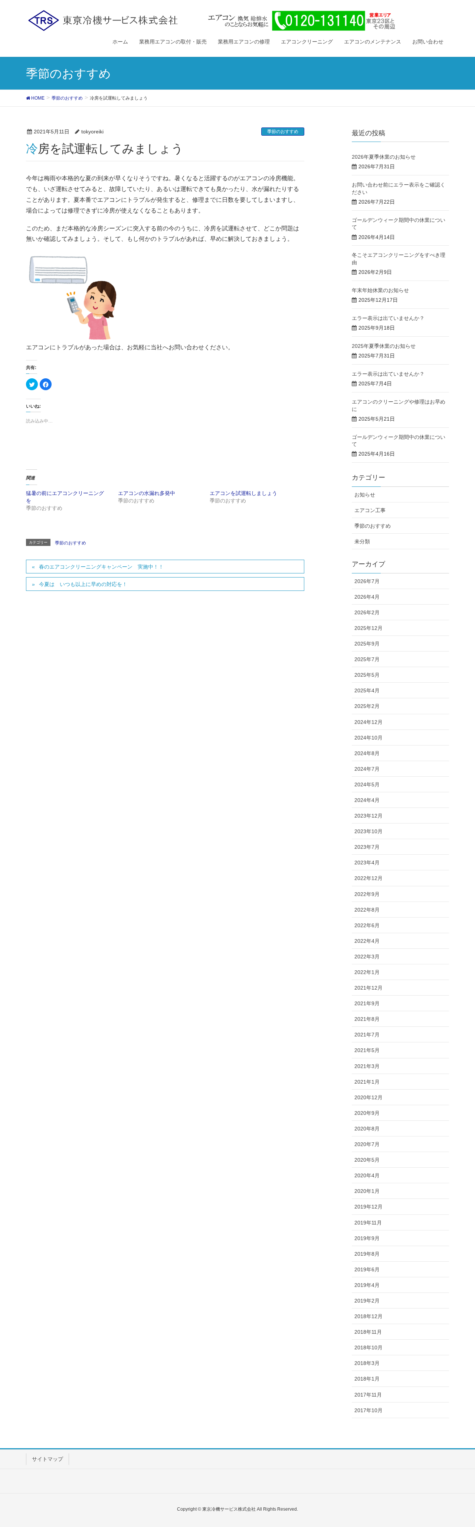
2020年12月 (368, 1097)
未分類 (362, 541)
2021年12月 (368, 988)
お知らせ (364, 495)
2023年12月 (368, 816)
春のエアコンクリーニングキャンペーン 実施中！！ (101, 567)
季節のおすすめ (282, 131)
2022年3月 (367, 957)
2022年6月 (367, 925)
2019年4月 (367, 1285)
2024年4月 (367, 800)
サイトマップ (47, 1459)
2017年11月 (368, 1395)
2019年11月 (368, 1223)
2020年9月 (367, 1113)
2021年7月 (367, 1035)
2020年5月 (367, 1160)
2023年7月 (367, 847)
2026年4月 (367, 597)
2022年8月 (367, 910)
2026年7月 (367, 581)
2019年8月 (367, 1254)
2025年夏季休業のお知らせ (384, 346)
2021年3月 (367, 1066)
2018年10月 (368, 1347)
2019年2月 (367, 1301)
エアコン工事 (370, 510)
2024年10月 (368, 738)
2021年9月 (367, 1003)
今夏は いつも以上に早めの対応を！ (83, 584)
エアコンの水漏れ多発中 (146, 493)
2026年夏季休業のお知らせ (384, 157)
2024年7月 (367, 769)
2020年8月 (367, 1129)
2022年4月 (367, 941)
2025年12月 (368, 628)
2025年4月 (367, 690)
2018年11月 (368, 1332)
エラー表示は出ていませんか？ (388, 318)
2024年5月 (367, 784)
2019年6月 (367, 1269)
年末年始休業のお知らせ (380, 290)
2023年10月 (368, 831)
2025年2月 (367, 706)
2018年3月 (367, 1363)
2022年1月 (367, 972)
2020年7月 (367, 1144)
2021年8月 (367, 1019)
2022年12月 (368, 878)
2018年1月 (367, 1379)
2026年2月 (367, 612)
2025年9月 (367, 644)
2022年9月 (367, 894)
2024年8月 (367, 753)
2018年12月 (368, 1316)
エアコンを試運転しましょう (243, 493)
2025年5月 (367, 675)
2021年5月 (367, 1050)
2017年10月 (368, 1410)
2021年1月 (367, 1082)
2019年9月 (367, 1238)
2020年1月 (367, 1191)
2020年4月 (367, 1175)
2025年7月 (367, 659)
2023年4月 (367, 863)
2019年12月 (368, 1207)
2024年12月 (368, 722)
